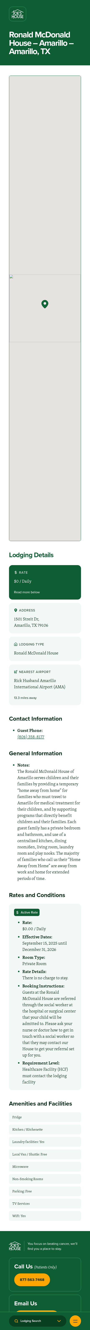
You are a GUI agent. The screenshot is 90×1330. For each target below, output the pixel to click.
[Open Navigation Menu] (75, 1321)
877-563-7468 (32, 1279)
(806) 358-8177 (30, 737)
